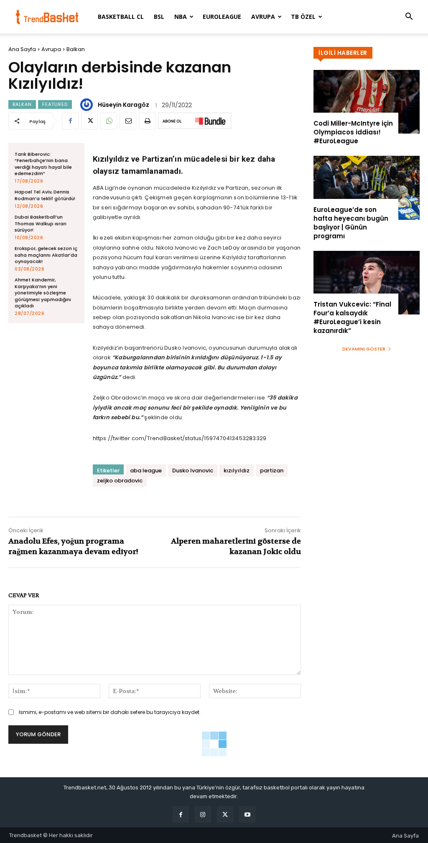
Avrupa (263, 17)
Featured (55, 104)
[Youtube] (247, 814)
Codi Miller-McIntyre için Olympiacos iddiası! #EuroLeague (353, 132)
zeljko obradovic (120, 481)
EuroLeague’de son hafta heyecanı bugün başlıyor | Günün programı (350, 222)
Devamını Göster (363, 348)
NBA (180, 17)
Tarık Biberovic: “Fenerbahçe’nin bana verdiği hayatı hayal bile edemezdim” (43, 164)
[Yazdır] (147, 121)
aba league (146, 470)
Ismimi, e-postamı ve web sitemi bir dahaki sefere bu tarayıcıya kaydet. (110, 712)
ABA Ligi (103, 188)
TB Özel (303, 17)
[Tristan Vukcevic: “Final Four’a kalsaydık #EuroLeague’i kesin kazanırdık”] (366, 283)
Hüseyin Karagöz (123, 105)
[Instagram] (203, 814)
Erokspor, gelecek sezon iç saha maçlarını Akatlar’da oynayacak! (46, 255)
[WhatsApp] (108, 121)
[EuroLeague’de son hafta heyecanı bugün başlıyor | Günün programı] (366, 187)
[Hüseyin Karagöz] (87, 104)
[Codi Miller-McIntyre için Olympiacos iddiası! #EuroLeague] (366, 102)
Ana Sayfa (22, 49)
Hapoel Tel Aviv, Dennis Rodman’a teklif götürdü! (45, 194)
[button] (409, 17)
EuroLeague (222, 17)
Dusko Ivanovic (192, 470)
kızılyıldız (237, 470)
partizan (271, 470)
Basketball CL (121, 17)
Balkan (75, 49)
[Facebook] (70, 121)
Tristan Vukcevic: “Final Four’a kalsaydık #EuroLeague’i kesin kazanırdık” (352, 317)
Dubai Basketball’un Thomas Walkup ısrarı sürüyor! (40, 223)
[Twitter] (89, 121)
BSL (159, 17)
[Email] (128, 121)
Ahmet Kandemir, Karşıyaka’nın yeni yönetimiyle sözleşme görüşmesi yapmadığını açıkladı (43, 292)
